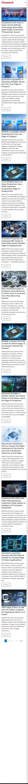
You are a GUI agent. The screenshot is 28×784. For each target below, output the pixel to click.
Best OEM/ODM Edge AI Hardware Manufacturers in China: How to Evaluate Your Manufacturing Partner (13, 293)
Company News (19, 35)
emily (11, 35)
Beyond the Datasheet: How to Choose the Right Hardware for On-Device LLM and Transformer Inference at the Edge (12, 448)
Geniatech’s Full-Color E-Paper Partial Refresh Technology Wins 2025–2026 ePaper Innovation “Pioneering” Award (12, 27)
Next (21, 641)
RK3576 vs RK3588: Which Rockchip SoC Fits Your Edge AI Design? (13, 134)
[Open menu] (25, 2)
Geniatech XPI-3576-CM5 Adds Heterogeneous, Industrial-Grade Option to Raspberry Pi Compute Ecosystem (13, 503)
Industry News (18, 90)
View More (6, 56)
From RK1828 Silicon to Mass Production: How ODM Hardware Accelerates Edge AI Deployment (12, 186)
